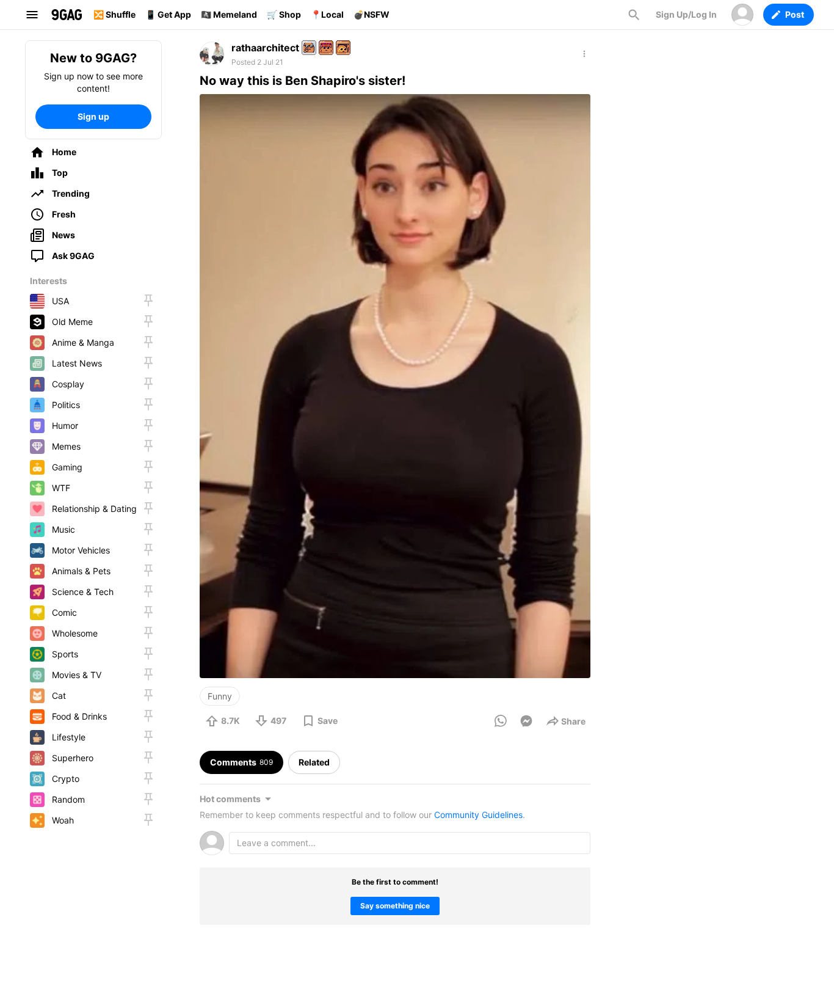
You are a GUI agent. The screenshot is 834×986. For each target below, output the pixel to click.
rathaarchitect (265, 48)
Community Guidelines (478, 814)
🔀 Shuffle (114, 14)
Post (794, 14)
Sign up (93, 116)
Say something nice (395, 905)
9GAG (67, 14)
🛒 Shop (284, 14)
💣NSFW (372, 14)
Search (634, 15)
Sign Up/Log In (686, 14)
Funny (220, 696)
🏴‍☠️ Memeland (229, 14)
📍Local (327, 14)
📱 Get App (168, 14)
